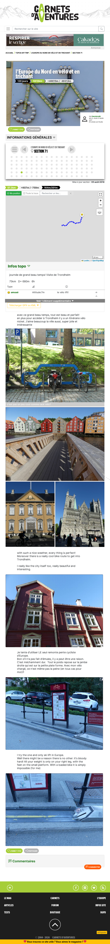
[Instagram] (83, 889)
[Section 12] (67, 157)
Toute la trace (31, 193)
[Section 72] (71, 149)
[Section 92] (42, 176)
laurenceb (96, 116)
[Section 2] (17, 157)
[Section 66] (82, 169)
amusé (14, 292)
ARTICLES (8, 905)
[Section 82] (77, 172)
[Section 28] (62, 161)
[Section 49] (82, 165)
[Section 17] (92, 157)
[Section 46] (67, 165)
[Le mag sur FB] (74, 889)
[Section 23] (37, 161)
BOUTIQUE (55, 912)
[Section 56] (32, 169)
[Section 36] (17, 165)
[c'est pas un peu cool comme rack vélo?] (55, 365)
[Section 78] (57, 172)
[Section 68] (92, 169)
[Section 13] (72, 157)
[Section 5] (32, 157)
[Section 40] (37, 165)
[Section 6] (37, 157)
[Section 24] (42, 161)
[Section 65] (77, 169)
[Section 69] (12, 172)
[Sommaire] (14, 149)
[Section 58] (42, 169)
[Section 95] (57, 176)
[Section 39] (32, 165)
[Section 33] (87, 161)
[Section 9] (52, 157)
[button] (82, 215)
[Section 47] (72, 165)
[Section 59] (47, 169)
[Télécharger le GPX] (96, 296)
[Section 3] (22, 157)
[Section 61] (57, 169)
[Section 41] (42, 165)
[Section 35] (12, 165)
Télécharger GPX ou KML (23, 305)
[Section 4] (27, 157)
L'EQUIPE (101, 898)
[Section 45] (62, 165)
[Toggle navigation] (8, 29)
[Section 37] (22, 165)
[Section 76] (47, 172)
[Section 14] (77, 157)
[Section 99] (77, 176)
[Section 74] (37, 172)
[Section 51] (92, 165)
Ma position (14, 193)
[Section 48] (77, 165)
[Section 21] (27, 161)
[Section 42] (47, 165)
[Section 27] (57, 161)
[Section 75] (42, 172)
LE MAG (7, 898)
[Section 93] (47, 176)
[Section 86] (12, 176)
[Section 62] (62, 169)
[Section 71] (22, 172)
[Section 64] (72, 169)
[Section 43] (52, 165)
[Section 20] (22, 161)
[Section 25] (47, 161)
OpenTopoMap (98, 260)
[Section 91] (37, 176)
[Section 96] (62, 176)
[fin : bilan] (87, 176)
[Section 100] (82, 176)
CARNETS (55, 898)
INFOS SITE (100, 905)
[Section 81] (72, 172)
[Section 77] (52, 172)
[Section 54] (22, 169)
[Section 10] (57, 157)
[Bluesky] (92, 889)
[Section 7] (42, 157)
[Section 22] (32, 161)
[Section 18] (12, 161)
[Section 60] (52, 169)
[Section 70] (17, 172)
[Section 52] (12, 169)
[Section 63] (67, 169)
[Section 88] (22, 176)
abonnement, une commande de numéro (33, 941)
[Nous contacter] (8, 889)
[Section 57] (37, 169)
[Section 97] (67, 176)
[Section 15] (82, 157)
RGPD (103, 912)
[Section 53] (17, 169)
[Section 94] (52, 176)
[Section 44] (57, 165)
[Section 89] (27, 176)
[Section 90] (32, 176)
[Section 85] (92, 172)
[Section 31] (77, 161)
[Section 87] (17, 176)
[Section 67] (87, 169)
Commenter (94, 867)
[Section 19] (17, 161)
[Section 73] (32, 172)
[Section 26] (52, 161)
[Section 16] (87, 157)
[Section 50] (87, 165)
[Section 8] (47, 157)
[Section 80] (67, 172)
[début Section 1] (12, 157)
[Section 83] (82, 172)
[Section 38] (27, 165)
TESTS (7, 912)
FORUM (55, 905)
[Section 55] (27, 169)
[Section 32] (82, 161)
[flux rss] (101, 889)
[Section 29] (67, 161)
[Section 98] (72, 176)
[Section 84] (87, 172)
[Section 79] (62, 172)
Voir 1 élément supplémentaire (53, 300)
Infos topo (17, 266)
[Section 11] (62, 157)
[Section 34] (92, 161)
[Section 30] (72, 161)
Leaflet (86, 260)
